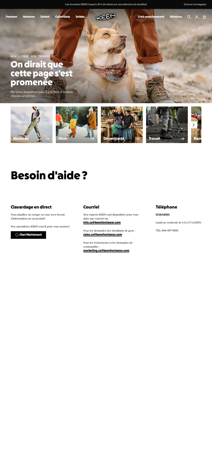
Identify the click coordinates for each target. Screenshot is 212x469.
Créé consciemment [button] (151, 17)
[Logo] (106, 17)
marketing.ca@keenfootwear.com (106, 250)
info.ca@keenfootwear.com (102, 222)
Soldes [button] (80, 17)
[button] (204, 17)
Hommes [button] (29, 17)
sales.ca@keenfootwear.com (102, 234)
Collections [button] (62, 17)
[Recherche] (189, 17)
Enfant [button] (45, 17)
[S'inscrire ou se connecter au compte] (197, 17)
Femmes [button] (11, 17)
